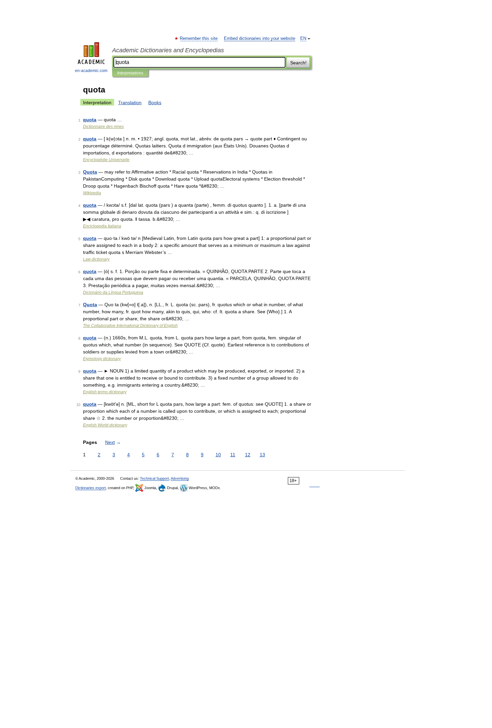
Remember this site (199, 38)
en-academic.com (91, 70)
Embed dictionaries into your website (259, 38)
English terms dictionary (105, 392)
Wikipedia (92, 193)
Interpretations (130, 73)
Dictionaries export (90, 488)
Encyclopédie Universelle (106, 159)
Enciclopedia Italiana (102, 226)
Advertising (180, 478)
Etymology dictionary (102, 358)
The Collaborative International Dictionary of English (130, 325)
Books (154, 102)
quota (89, 119)
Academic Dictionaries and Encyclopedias (168, 50)
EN (303, 38)
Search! (298, 62)
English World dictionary (105, 425)
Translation (130, 102)
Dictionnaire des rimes (103, 126)
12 (247, 454)
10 (218, 454)
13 (262, 454)
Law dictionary (96, 259)
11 (232, 454)
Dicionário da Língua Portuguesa (113, 292)
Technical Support (154, 478)
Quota (90, 172)
